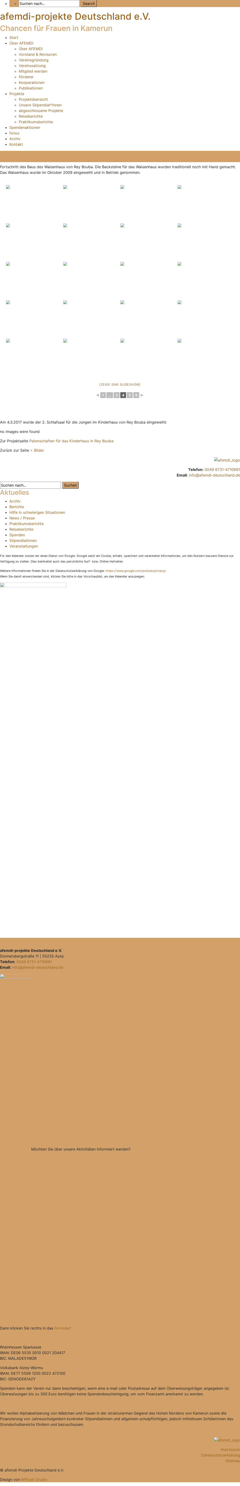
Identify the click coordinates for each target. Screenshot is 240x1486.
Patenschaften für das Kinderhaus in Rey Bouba (71, 441)
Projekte (16, 93)
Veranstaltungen (23, 546)
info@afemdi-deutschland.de (214, 475)
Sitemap (232, 1460)
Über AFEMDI (21, 43)
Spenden (17, 535)
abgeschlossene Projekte (41, 110)
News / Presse (22, 518)
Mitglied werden (33, 71)
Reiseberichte (31, 116)
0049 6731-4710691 (222, 469)
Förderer (26, 76)
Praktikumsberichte (36, 121)
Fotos (14, 133)
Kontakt (16, 144)
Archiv (15, 138)
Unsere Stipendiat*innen (40, 105)
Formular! (62, 1328)
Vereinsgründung (34, 60)
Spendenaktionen (24, 127)
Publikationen (31, 88)
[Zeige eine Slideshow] (120, 384)
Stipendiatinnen (23, 540)
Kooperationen (32, 82)
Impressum (230, 1449)
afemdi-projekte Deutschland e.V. (75, 16)
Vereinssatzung (32, 65)
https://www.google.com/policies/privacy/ (135, 571)
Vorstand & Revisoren (38, 54)
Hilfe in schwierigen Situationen (37, 512)
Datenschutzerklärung (220, 1455)
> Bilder (37, 450)
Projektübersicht (33, 99)
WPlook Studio (34, 1479)
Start (13, 37)
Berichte (16, 506)
